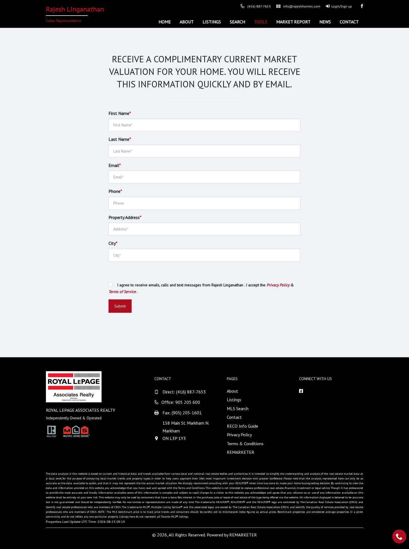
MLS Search (237, 408)
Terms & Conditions (245, 443)
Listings (212, 21)
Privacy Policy (239, 434)
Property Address (125, 217)
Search (237, 21)
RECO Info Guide (242, 426)
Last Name (120, 139)
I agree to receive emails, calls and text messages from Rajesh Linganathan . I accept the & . (201, 288)
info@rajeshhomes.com (301, 6)
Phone (115, 191)
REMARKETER (240, 452)
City (113, 243)
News (325, 21)
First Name (120, 113)
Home (165, 21)
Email (115, 165)
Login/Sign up (341, 6)
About (187, 21)
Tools (260, 21)
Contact (349, 21)
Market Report (293, 21)
